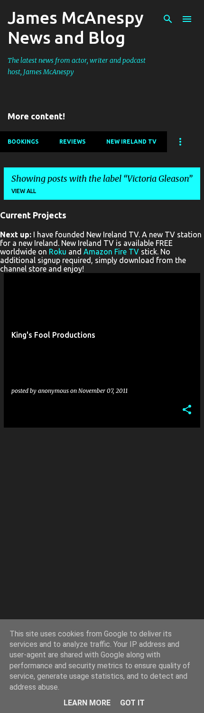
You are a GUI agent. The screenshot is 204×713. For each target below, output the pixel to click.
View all (23, 191)
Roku (57, 251)
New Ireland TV (131, 141)
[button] (187, 410)
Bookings (23, 141)
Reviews (72, 141)
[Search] (168, 19)
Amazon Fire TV (111, 251)
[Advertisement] (102, 537)
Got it (132, 702)
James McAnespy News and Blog (76, 27)
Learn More (87, 702)
